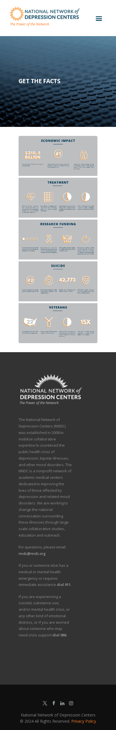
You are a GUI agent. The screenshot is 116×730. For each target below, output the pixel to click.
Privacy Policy (83, 721)
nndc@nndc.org (32, 553)
